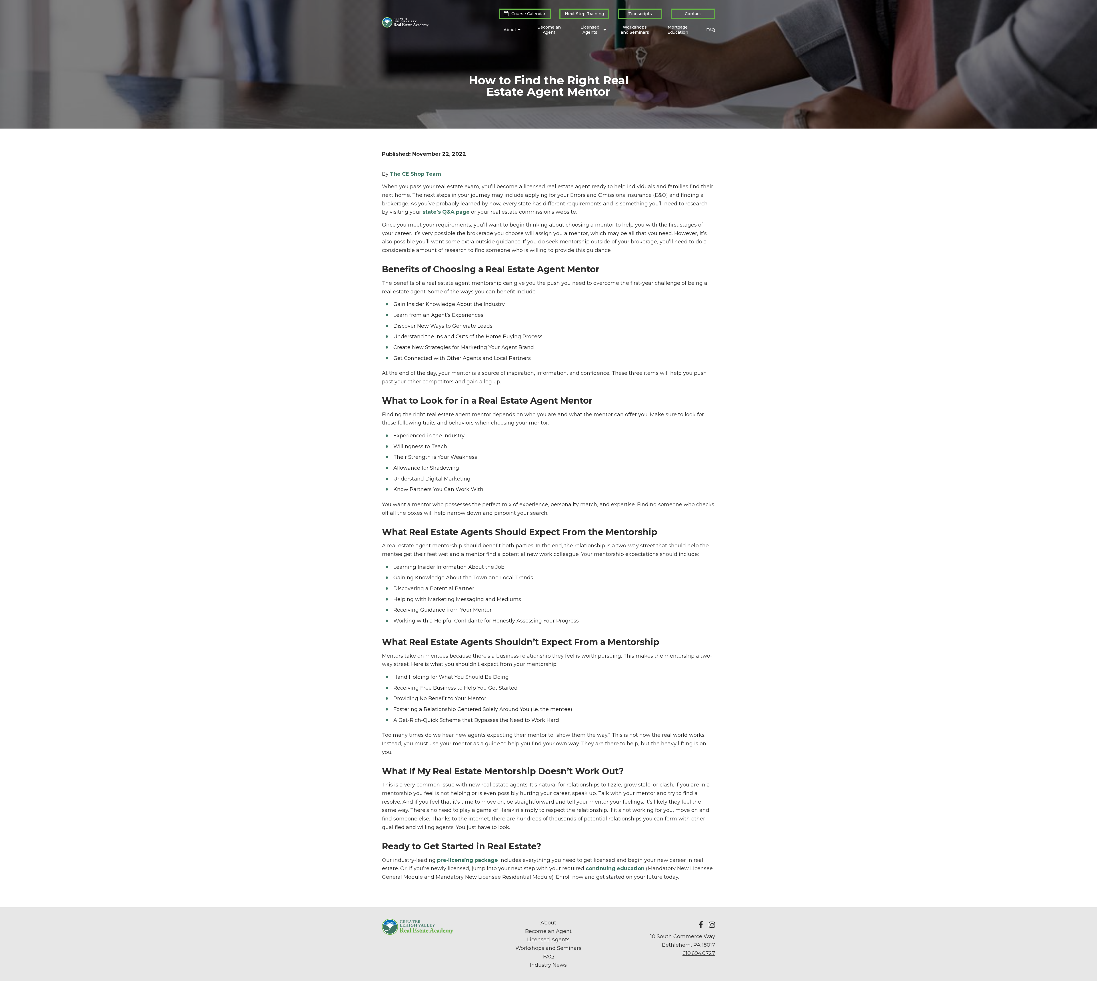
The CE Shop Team (415, 174)
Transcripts (640, 13)
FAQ (710, 29)
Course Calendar (528, 13)
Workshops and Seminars (635, 30)
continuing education (615, 868)
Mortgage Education (677, 30)
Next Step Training (584, 13)
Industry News (548, 965)
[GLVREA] (405, 26)
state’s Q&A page (446, 212)
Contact (693, 13)
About (510, 29)
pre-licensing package (467, 860)
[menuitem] (525, 14)
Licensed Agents (589, 30)
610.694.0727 (698, 953)
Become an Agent (549, 30)
